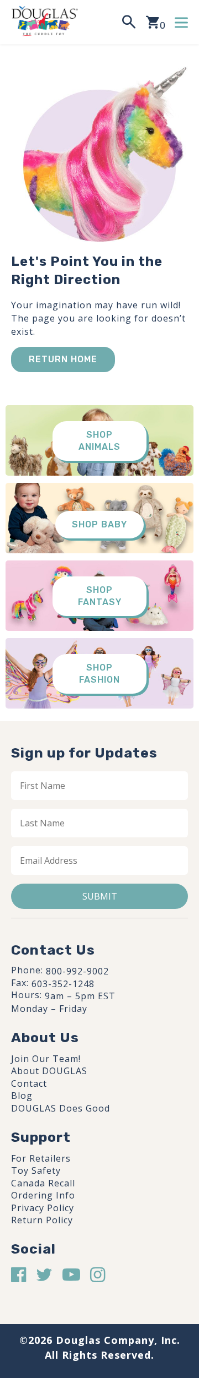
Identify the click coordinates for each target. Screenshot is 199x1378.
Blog (22, 1096)
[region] (99, 1281)
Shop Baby (99, 524)
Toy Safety (36, 1170)
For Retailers (41, 1158)
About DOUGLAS (49, 1071)
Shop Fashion (99, 673)
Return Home (63, 359)
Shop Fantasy (100, 596)
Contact (29, 1083)
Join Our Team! (46, 1059)
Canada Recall (43, 1183)
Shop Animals (99, 440)
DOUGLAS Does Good (60, 1108)
